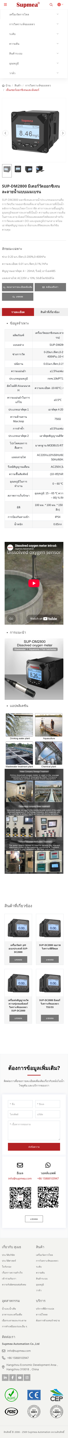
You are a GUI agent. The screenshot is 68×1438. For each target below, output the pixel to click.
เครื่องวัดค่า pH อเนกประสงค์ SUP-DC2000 (18, 948)
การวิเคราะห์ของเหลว (22, 24)
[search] (51, 4)
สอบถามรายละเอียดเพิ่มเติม (19, 287)
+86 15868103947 (48, 1178)
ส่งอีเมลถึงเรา (52, 287)
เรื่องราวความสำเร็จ (12, 1272)
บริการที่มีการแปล (45, 1308)
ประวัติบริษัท (8, 1254)
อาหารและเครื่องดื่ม (12, 1314)
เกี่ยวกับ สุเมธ (11, 1247)
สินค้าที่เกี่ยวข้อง (50, 312)
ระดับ (12, 34)
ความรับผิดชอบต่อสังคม (14, 1284)
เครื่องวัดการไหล (19, 14)
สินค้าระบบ (15, 53)
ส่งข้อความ (34, 1146)
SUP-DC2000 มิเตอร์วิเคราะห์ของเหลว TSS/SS (49, 1004)
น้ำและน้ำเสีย (9, 1308)
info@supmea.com (20, 1178)
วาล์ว (12, 73)
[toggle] (5, 4)
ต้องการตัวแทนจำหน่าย (48, 1320)
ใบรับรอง (6, 1266)
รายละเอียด (18, 312)
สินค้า (40, 1247)
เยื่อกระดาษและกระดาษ (14, 1320)
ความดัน (14, 44)
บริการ (41, 1300)
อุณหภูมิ (14, 63)
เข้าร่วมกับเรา (9, 1278)
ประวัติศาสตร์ (9, 1260)
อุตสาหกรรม (11, 1300)
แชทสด (19, 296)
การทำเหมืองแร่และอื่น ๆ (14, 1326)
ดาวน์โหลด (42, 1314)
